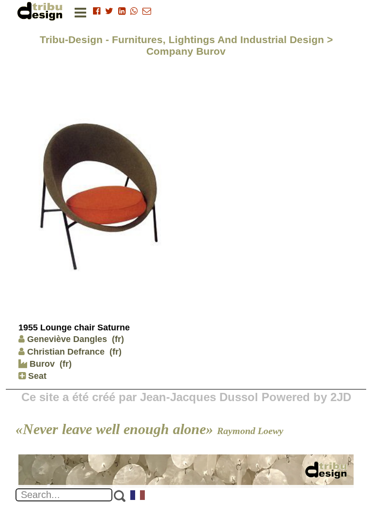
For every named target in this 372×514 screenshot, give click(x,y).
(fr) (118, 339)
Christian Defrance (66, 352)
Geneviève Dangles (67, 339)
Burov (41, 364)
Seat (36, 376)
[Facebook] (96, 11)
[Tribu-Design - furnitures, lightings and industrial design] (42, 11)
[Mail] (146, 11)
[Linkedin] (121, 11)
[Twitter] (109, 11)
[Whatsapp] (134, 11)
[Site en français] (138, 496)
